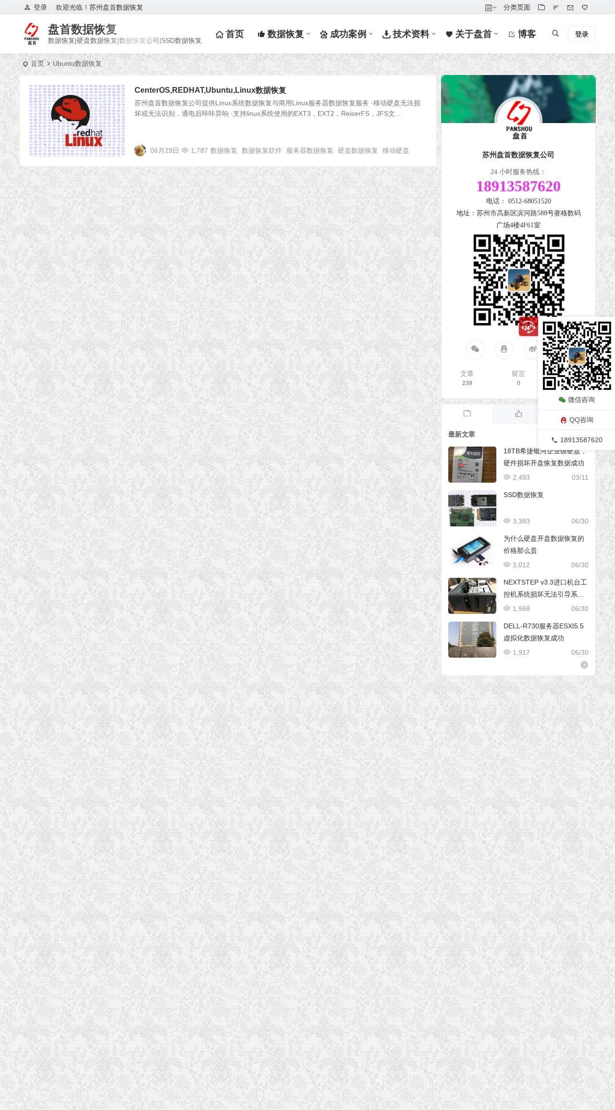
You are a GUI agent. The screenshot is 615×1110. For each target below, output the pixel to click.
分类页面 (517, 7)
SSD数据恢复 (524, 495)
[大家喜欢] (518, 414)
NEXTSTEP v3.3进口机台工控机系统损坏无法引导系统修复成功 (545, 594)
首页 (233, 34)
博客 (526, 34)
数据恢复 (284, 34)
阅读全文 (418, 150)
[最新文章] (467, 414)
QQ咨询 (581, 420)
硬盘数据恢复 (358, 150)
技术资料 (410, 34)
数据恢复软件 (262, 150)
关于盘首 (472, 34)
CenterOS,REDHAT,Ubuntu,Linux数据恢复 (210, 90)
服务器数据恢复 (309, 150)
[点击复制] (504, 349)
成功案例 (347, 34)
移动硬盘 (395, 150)
